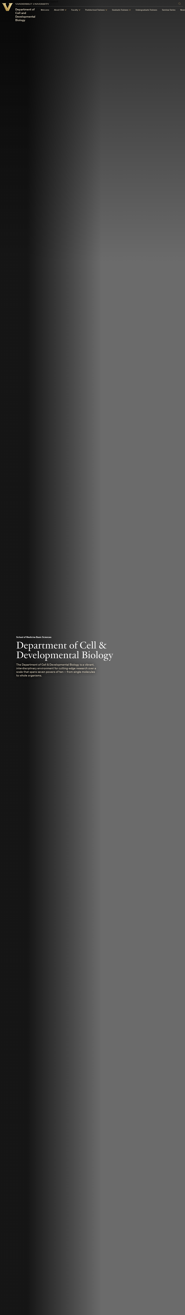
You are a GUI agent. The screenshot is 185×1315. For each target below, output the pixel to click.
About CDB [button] (59, 10)
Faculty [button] (74, 10)
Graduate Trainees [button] (120, 10)
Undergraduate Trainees (146, 10)
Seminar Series (168, 10)
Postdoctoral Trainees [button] (95, 10)
